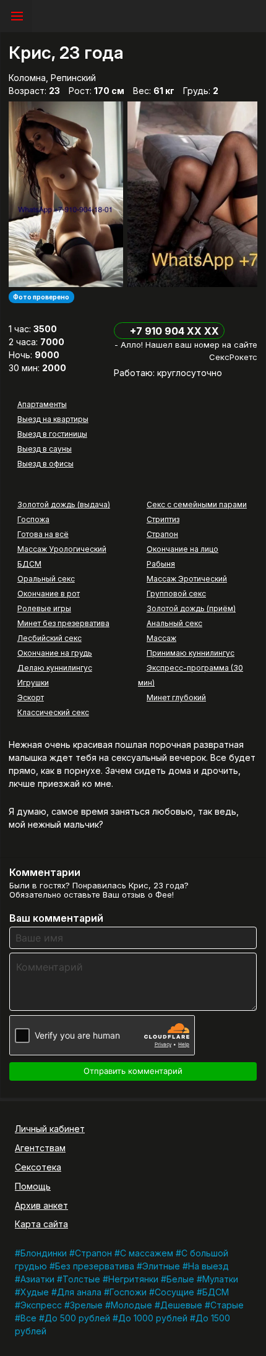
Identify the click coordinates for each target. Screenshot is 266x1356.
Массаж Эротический (187, 578)
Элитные (161, 1266)
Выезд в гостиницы (52, 434)
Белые (180, 1279)
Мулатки (220, 1279)
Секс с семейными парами (197, 504)
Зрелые (86, 1305)
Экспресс (41, 1305)
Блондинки (43, 1253)
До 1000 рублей (152, 1318)
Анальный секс (174, 623)
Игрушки (33, 682)
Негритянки (133, 1279)
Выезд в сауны (44, 448)
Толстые (81, 1279)
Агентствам (40, 1148)
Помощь (33, 1186)
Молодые (131, 1305)
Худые (34, 1292)
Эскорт (30, 697)
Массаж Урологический (61, 549)
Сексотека (38, 1167)
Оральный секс (46, 578)
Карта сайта (41, 1224)
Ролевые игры (44, 608)
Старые (227, 1305)
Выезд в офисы (45, 463)
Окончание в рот (48, 593)
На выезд (208, 1266)
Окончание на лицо (182, 549)
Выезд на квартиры (52, 419)
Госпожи (128, 1292)
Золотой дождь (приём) (191, 608)
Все (28, 1318)
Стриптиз (163, 519)
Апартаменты (42, 404)
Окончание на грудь (54, 653)
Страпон (162, 534)
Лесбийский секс (49, 638)
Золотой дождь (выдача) (63, 504)
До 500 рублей (77, 1318)
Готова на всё (43, 534)
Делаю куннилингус (54, 667)
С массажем (146, 1253)
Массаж (161, 638)
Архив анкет (41, 1205)
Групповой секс (176, 593)
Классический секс (53, 712)
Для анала (79, 1292)
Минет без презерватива (63, 623)
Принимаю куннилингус (190, 653)
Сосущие (174, 1292)
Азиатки (37, 1279)
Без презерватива (94, 1266)
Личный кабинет (50, 1128)
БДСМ (29, 564)
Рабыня (161, 564)
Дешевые (181, 1305)
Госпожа (33, 519)
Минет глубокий (176, 697)
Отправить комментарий (133, 1071)
